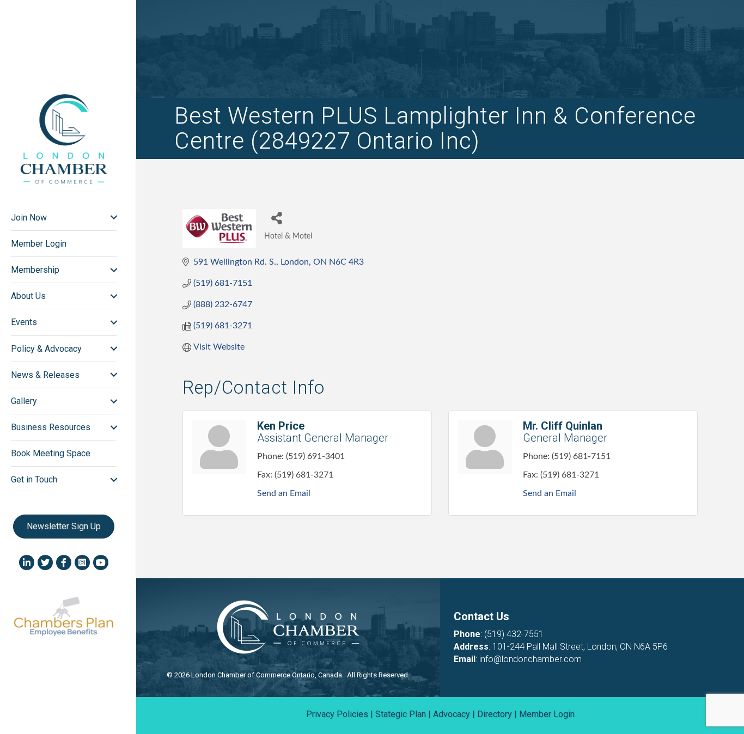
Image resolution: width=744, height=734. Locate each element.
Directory (494, 714)
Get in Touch (34, 479)
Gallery (24, 401)
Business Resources (50, 427)
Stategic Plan (400, 714)
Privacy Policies (337, 714)
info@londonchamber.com (530, 659)
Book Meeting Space (50, 453)
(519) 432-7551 (514, 634)
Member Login (38, 243)
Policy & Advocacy (46, 349)
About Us (28, 296)
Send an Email (283, 493)
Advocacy (451, 714)
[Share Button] (276, 217)
